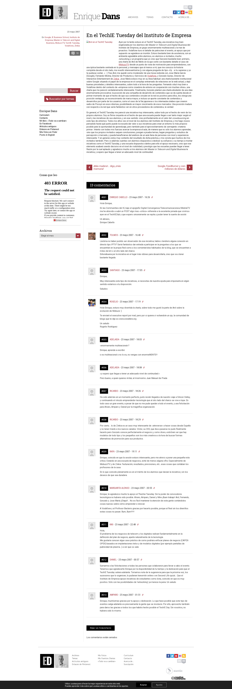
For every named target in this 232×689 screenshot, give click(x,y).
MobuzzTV (124, 64)
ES (190, 7)
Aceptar (143, 685)
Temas (149, 17)
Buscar (74, 90)
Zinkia (116, 79)
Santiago (115, 270)
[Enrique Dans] (54, 12)
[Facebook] (175, 12)
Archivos (133, 17)
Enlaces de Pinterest (81, 664)
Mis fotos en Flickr (48, 132)
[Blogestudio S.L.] (174, 670)
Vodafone (151, 76)
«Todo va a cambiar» (106, 661)
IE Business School (60, 37)
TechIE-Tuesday (72, 43)
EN (185, 7)
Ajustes (159, 685)
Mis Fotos (102, 655)
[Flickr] (186, 12)
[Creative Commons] (178, 677)
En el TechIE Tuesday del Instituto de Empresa (138, 35)
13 (77, 53)
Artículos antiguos (47, 126)
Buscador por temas (61, 98)
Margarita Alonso (119, 488)
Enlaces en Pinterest (49, 129)
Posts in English (47, 135)
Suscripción (128, 664)
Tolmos (114, 235)
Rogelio (114, 301)
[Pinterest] (182, 12)
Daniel (113, 559)
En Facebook (45, 123)
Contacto (167, 17)
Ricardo (114, 391)
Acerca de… (184, 17)
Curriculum (44, 115)
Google (48, 37)
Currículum (128, 655)
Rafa (112, 451)
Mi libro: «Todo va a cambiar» (53, 121)
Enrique (96, 15)
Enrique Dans (61, 220)
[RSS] (190, 12)
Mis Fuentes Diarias (106, 658)
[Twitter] (179, 12)
